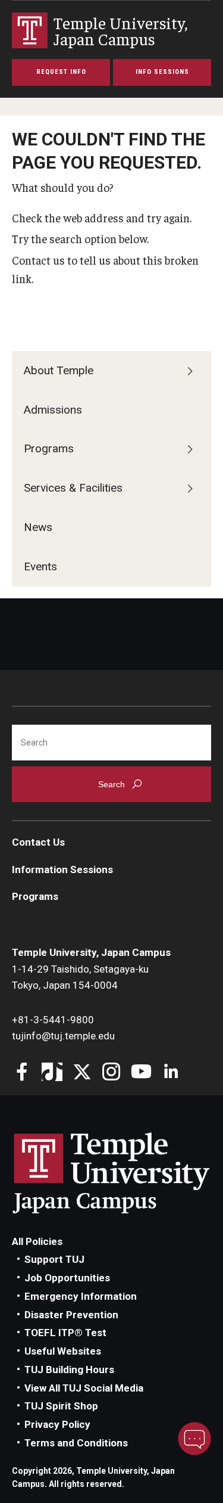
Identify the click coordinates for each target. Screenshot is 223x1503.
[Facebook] (22, 1073)
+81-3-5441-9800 (53, 1020)
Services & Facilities (73, 488)
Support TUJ (54, 1259)
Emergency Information (80, 1296)
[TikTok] (52, 1073)
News (38, 527)
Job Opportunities (67, 1278)
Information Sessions (62, 869)
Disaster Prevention (71, 1315)
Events (40, 566)
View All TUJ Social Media (83, 1388)
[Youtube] (141, 1073)
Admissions (53, 410)
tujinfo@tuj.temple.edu (63, 1036)
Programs (49, 448)
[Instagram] (111, 1073)
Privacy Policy (57, 1424)
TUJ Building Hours (69, 1369)
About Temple (58, 370)
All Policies (37, 1241)
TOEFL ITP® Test (65, 1333)
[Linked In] (171, 1073)
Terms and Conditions (76, 1443)
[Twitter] (81, 1073)
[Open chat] (194, 1438)
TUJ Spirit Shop (61, 1406)
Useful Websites (62, 1351)
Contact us (38, 260)
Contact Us (38, 842)
